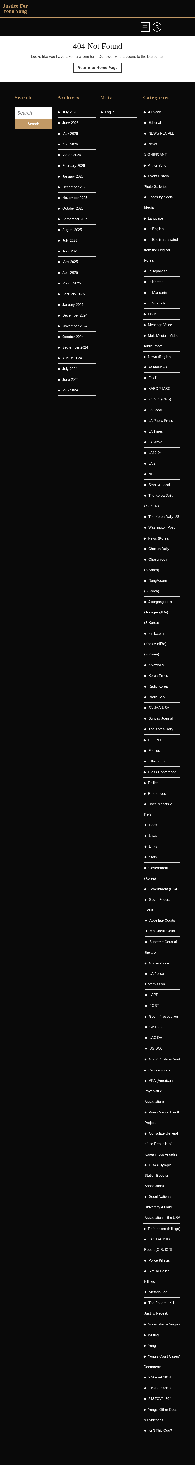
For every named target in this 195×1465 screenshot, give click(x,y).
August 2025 (72, 230)
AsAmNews (157, 367)
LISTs (152, 314)
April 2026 (70, 144)
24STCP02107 (159, 1388)
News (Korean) (159, 538)
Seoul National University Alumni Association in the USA (162, 1207)
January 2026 (72, 176)
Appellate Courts (162, 920)
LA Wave (155, 442)
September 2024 (75, 347)
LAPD (154, 995)
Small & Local (159, 485)
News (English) (160, 357)
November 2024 (74, 326)
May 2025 (70, 262)
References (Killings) (164, 1229)
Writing (153, 1335)
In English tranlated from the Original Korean (161, 249)
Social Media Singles (164, 1324)
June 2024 (70, 379)
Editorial (154, 122)
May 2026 (70, 133)
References (157, 793)
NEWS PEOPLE (161, 133)
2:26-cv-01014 (159, 1377)
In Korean (155, 282)
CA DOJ (155, 1027)
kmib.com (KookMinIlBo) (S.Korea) (155, 643)
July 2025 (69, 240)
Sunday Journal (160, 718)
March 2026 (71, 155)
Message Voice (160, 325)
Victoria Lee (158, 1292)
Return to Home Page (100, 69)
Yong (152, 1346)
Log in (109, 112)
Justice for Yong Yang (15, 8)
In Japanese (157, 271)
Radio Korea (158, 686)
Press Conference (162, 772)
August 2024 (72, 358)
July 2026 (69, 112)
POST (154, 1005)
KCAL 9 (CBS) (159, 399)
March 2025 (71, 283)
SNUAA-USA (158, 708)
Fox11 (153, 378)
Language (155, 218)
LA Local (155, 410)
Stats (153, 857)
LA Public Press (160, 421)
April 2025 (70, 272)
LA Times (155, 431)
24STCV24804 (159, 1399)
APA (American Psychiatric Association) (159, 1091)
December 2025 (74, 187)
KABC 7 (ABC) (160, 388)
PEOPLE (155, 740)
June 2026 (70, 123)
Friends (154, 750)
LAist (152, 463)
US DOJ (156, 1048)
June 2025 (70, 251)
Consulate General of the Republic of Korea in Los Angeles (161, 1143)
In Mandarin (157, 292)
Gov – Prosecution (163, 1016)
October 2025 (72, 208)
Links (153, 846)
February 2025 (73, 294)
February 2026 (73, 166)
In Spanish (156, 303)
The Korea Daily (160, 729)
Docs (153, 825)
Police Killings (159, 1260)
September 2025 (75, 219)
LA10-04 (154, 453)
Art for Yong (157, 165)
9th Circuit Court (162, 931)
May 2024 (70, 390)
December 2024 (74, 315)
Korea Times (158, 676)
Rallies (153, 783)
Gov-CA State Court (164, 1059)
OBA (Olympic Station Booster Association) (158, 1175)
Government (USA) (163, 889)
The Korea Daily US (163, 517)
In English (156, 229)
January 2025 (72, 305)
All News (155, 112)
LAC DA (155, 1038)
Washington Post (161, 527)
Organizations (159, 1070)
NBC (152, 474)
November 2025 (74, 198)
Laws (153, 836)
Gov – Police (159, 963)
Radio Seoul (157, 697)
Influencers (157, 761)
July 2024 (69, 369)
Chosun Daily (158, 549)
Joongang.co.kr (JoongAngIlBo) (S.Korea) (158, 612)
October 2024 (72, 337)
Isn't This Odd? (160, 1430)
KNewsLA (156, 665)
